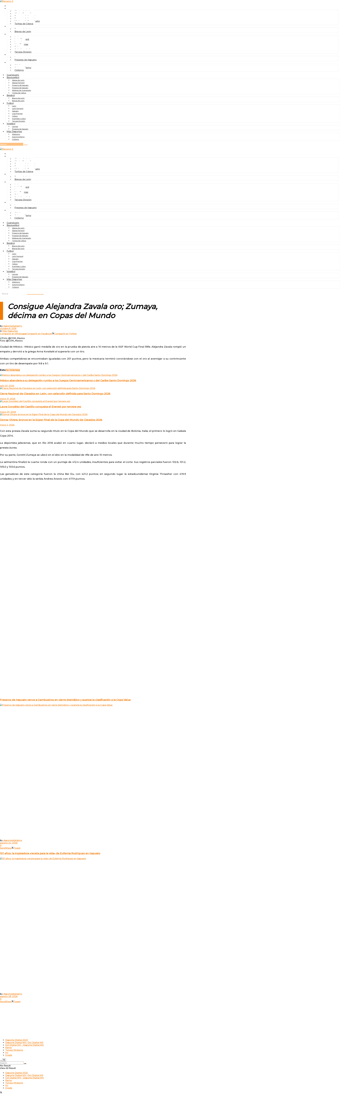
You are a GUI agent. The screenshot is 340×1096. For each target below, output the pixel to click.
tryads (8, 1055)
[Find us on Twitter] (1, 1092)
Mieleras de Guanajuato (21, 90)
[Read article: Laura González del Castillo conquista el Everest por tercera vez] (93, 401)
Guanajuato (14, 6)
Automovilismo (18, 137)
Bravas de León (22, 31)
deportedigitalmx (12, 326)
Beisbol (12, 26)
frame (8, 1047)
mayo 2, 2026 (7, 425)
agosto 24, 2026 (9, 843)
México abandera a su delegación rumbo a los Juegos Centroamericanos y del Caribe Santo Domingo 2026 (68, 380)
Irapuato (15, 111)
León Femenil (17, 109)
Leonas (15, 127)
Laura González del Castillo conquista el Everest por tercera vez (40, 406)
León (14, 106)
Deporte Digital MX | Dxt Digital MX (24, 1042)
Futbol (11, 34)
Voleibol (11, 123)
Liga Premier (17, 114)
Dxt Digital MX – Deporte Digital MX (24, 1045)
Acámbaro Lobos (19, 119)
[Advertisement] (93, 490)
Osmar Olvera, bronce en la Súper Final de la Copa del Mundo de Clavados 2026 (51, 419)
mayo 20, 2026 (8, 412)
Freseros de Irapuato (20, 85)
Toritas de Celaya (23, 23)
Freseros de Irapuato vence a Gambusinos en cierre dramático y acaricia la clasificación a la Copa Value (65, 699)
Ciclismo (19, 70)
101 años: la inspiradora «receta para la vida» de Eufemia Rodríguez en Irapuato (50, 853)
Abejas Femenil (18, 83)
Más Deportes (14, 131)
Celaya (15, 116)
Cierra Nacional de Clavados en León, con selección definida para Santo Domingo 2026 (55, 393)
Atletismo (16, 134)
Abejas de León (18, 80)
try (6, 1052)
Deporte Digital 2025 (16, 1040)
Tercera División (22, 52)
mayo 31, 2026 (7, 399)
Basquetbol (13, 77)
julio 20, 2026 (7, 386)
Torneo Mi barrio (14, 1050)
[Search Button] (25, 1063)
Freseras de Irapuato (25, 60)
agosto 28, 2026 (9, 996)
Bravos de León (18, 98)
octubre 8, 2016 (8, 328)
